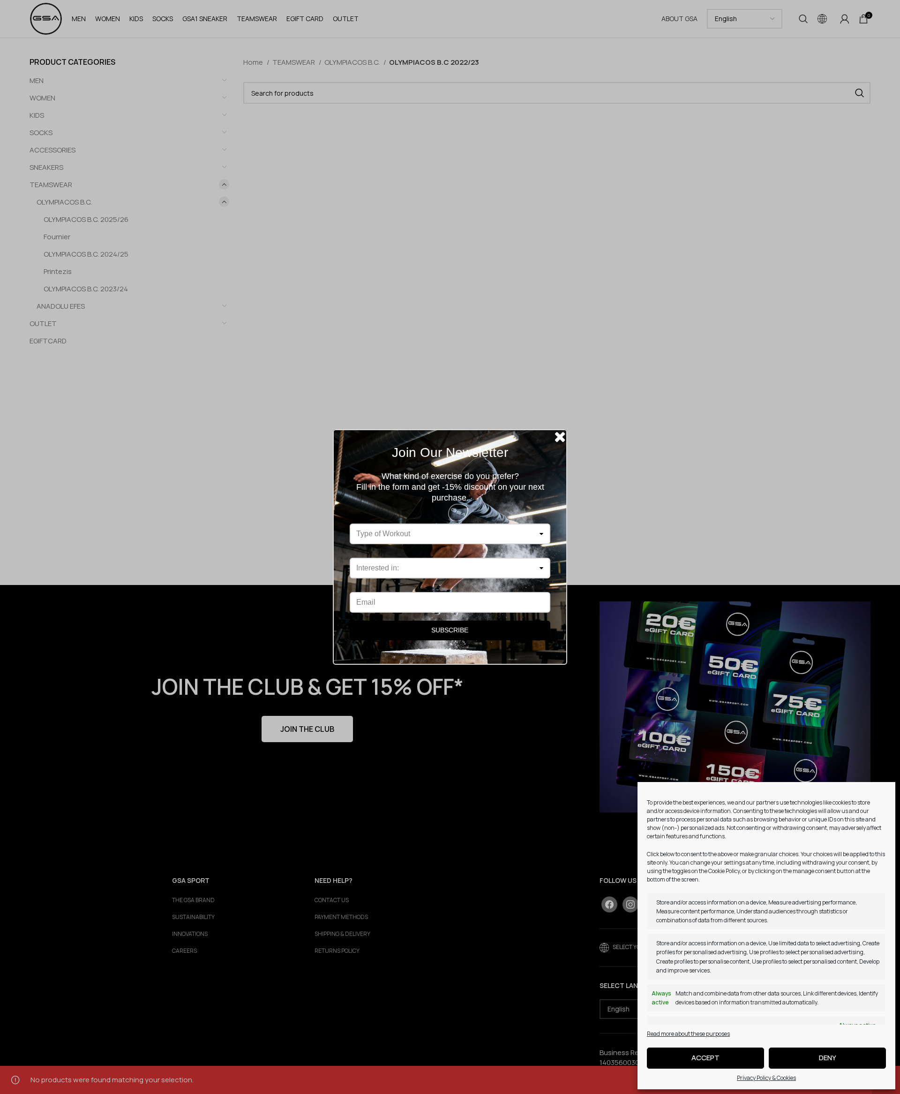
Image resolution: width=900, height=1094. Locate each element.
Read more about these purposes (688, 1034)
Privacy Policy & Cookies (766, 1078)
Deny (827, 1058)
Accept (705, 1058)
